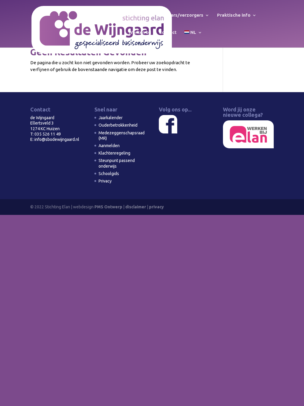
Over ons (138, 15)
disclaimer (135, 206)
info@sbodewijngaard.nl (56, 139)
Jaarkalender (111, 117)
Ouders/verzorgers (182, 15)
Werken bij (140, 32)
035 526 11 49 (47, 134)
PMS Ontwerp (108, 206)
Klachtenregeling (114, 153)
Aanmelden (109, 145)
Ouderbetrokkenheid (118, 125)
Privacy (105, 181)
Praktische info (234, 15)
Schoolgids (109, 173)
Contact (168, 32)
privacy (156, 206)
